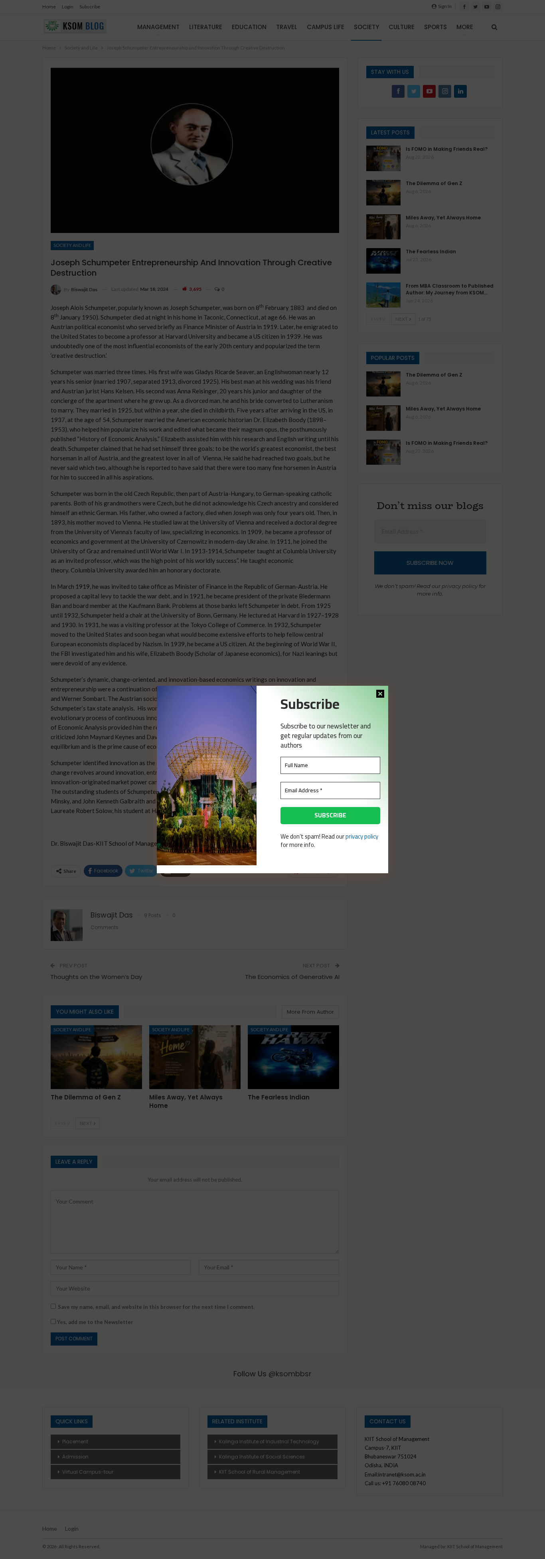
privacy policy (362, 836)
